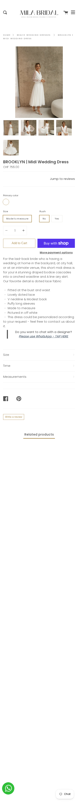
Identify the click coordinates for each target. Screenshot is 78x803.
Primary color (10, 195)
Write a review (13, 417)
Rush (43, 211)
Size (5, 211)
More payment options (56, 252)
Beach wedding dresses (34, 35)
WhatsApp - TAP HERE (52, 336)
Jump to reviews (62, 179)
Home (7, 35)
